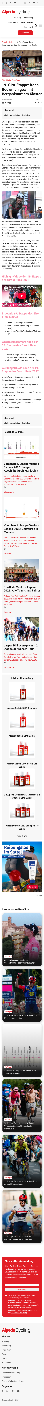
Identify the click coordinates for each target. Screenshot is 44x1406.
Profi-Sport (10, 42)
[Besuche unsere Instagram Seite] (6, 3)
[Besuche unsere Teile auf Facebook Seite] (35, 102)
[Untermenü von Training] (21, 17)
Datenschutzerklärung (19, 1313)
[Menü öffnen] (40, 25)
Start (4, 42)
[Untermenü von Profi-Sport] (17, 22)
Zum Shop (25, 33)
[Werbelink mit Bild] (22, 891)
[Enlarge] (39, 53)
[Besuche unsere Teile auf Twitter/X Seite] (38, 102)
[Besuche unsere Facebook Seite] (2, 3)
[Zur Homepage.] (16, 12)
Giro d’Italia (6, 80)
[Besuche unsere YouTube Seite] (15, 3)
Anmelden (22, 1289)
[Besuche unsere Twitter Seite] (10, 3)
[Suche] (36, 25)
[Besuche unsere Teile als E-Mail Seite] (41, 102)
